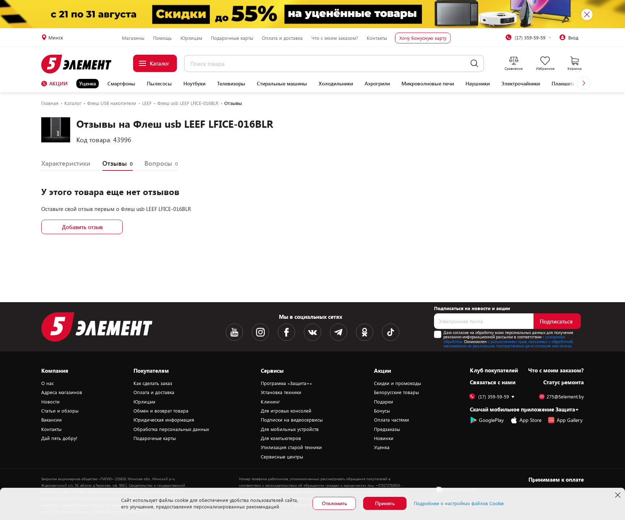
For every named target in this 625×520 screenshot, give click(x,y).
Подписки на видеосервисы (292, 420)
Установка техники (281, 392)
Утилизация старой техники (291, 447)
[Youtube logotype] (234, 332)
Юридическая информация (163, 420)
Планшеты (564, 83)
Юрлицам (191, 38)
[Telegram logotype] (338, 332)
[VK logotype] (312, 332)
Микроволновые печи (427, 83)
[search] (474, 63)
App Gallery (570, 420)
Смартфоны (121, 83)
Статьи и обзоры (59, 410)
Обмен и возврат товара (160, 410)
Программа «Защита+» (286, 383)
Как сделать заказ (152, 383)
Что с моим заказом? (334, 38)
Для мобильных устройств (290, 429)
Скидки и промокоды (397, 383)
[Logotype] (80, 64)
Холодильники (336, 83)
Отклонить (334, 503)
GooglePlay (491, 420)
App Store (530, 420)
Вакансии (51, 420)
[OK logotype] (364, 332)
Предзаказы (387, 429)
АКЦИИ (58, 83)
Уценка (87, 83)
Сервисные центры (282, 456)
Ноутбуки (194, 83)
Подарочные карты (232, 38)
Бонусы (382, 410)
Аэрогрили (377, 83)
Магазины (133, 38)
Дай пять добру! (59, 438)
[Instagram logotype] (260, 332)
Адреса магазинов (61, 392)
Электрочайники (520, 83)
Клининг (270, 401)
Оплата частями (391, 420)
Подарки (383, 401)
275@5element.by (565, 397)
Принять (385, 503)
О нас (47, 383)
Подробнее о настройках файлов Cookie (459, 503)
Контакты (377, 38)
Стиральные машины (282, 83)
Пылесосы (159, 83)
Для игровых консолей (286, 410)
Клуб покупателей (494, 370)
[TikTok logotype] (390, 332)
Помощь (162, 38)
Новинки (384, 438)
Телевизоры (231, 83)
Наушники (477, 83)
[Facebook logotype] (286, 332)
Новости (50, 401)
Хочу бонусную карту (422, 38)
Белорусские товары (396, 392)
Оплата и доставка (282, 38)
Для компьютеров (281, 438)
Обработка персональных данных (171, 429)
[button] (584, 83)
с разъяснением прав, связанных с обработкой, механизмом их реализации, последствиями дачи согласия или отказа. (508, 344)
